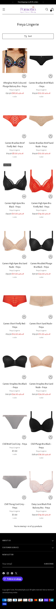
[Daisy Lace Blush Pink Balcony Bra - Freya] (41, 482)
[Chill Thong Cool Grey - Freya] (14, 482)
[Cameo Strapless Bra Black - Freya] (14, 361)
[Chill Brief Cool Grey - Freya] (14, 421)
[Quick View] (24, 196)
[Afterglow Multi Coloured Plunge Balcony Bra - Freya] (14, 60)
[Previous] (13, 2)
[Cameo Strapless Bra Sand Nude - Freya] (41, 361)
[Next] (43, 2)
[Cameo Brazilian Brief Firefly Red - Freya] (14, 120)
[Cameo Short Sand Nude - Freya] (41, 301)
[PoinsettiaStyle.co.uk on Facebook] (3, 574)
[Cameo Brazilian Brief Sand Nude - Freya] (41, 120)
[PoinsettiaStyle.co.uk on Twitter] (16, 574)
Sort (30, 36)
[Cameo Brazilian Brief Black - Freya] (41, 60)
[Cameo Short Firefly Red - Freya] (14, 301)
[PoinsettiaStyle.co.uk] (28, 9)
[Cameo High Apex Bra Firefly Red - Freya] (41, 181)
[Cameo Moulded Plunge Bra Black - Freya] (41, 241)
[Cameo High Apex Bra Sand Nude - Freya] (14, 241)
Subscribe (49, 564)
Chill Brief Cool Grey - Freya (14, 444)
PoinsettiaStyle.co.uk (22, 590)
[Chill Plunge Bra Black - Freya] (41, 421)
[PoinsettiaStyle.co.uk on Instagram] (8, 574)
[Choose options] (24, 76)
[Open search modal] (46, 9)
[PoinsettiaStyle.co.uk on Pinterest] (12, 574)
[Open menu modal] (3, 9)
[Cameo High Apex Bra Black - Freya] (14, 181)
